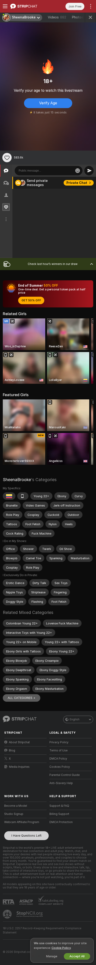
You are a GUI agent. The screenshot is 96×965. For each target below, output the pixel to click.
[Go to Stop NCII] (30, 914)
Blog (12, 750)
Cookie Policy (61, 948)
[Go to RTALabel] (9, 902)
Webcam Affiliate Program (21, 822)
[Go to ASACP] (26, 902)
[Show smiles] (77, 170)
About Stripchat (19, 742)
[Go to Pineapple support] (8, 914)
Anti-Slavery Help (61, 783)
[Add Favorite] (7, 157)
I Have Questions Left (26, 835)
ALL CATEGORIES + (21, 698)
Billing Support (59, 814)
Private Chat (76, 183)
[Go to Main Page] (29, 6)
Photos (81, 17)
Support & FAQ (59, 805)
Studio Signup (13, 814)
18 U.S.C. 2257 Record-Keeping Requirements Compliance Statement (42, 930)
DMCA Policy (58, 758)
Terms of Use (58, 750)
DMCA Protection (61, 822)
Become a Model (15, 805)
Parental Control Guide (64, 775)
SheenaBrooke (17, 479)
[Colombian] (9, 496)
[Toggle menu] (5, 6)
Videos (57, 17)
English (74, 719)
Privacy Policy (59, 742)
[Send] (89, 170)
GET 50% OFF (31, 300)
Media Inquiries (19, 766)
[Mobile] (22, 496)
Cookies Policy (59, 766)
